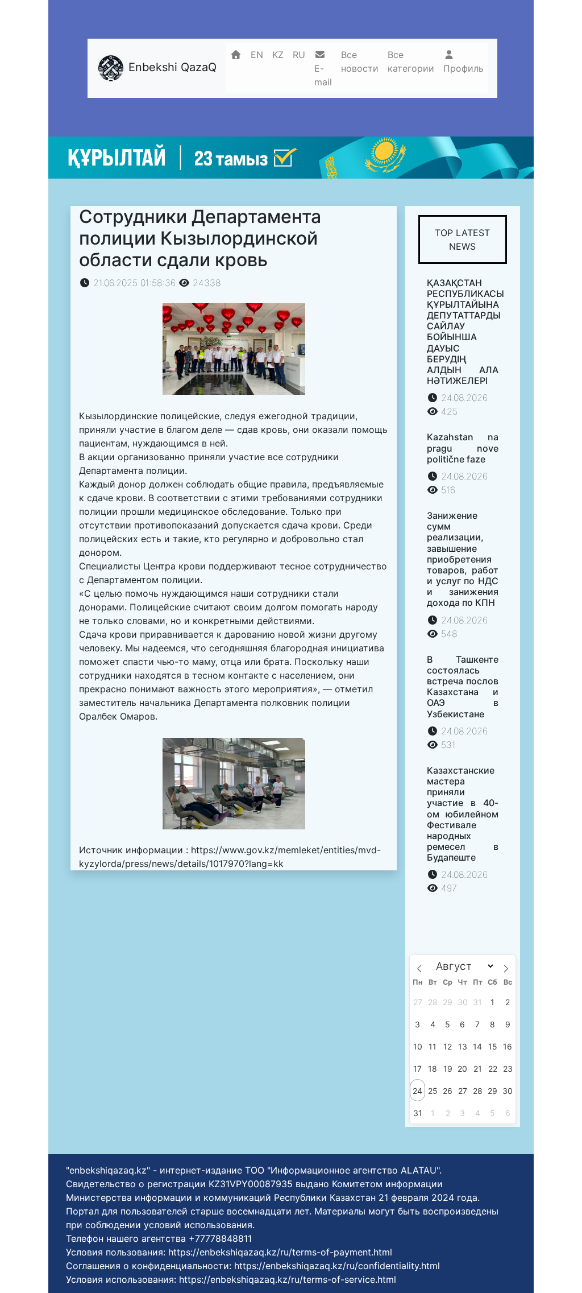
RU (299, 54)
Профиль (463, 68)
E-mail (323, 75)
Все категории (411, 61)
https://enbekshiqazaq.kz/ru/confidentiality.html (337, 1265)
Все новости (360, 61)
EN (257, 54)
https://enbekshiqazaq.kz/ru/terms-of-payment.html (280, 1252)
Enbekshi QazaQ (171, 68)
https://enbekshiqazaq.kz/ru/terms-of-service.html (287, 1279)
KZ (278, 54)
